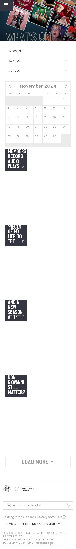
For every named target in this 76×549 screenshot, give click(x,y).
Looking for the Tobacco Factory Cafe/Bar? (32, 517)
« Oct (12, 87)
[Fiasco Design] (44, 542)
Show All (16, 50)
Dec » (63, 87)
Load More (35, 462)
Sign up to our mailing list (24, 505)
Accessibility (49, 524)
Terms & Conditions (19, 524)
